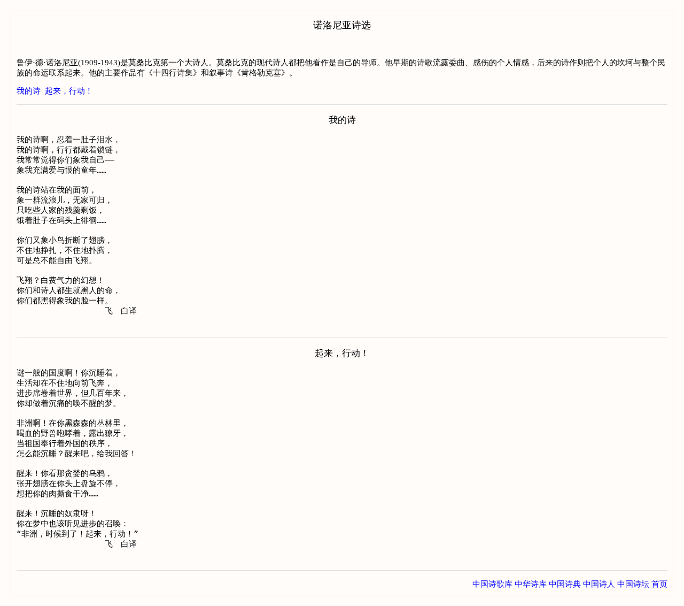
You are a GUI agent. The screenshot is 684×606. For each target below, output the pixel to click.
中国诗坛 (633, 584)
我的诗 (29, 91)
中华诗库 (531, 584)
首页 (659, 584)
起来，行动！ (69, 91)
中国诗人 (599, 584)
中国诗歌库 (492, 584)
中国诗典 (565, 584)
